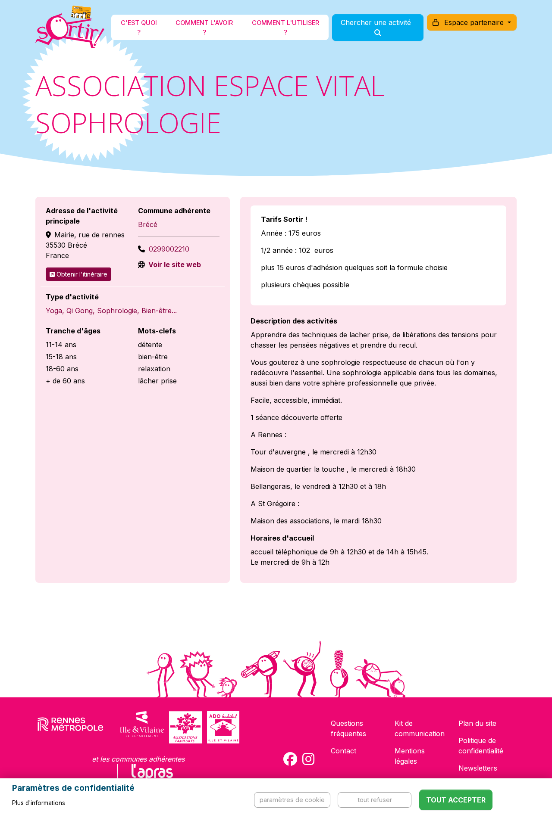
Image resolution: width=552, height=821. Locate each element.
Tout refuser (375, 799)
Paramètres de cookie (292, 799)
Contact (343, 750)
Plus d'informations (38, 802)
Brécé (147, 224)
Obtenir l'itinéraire (81, 274)
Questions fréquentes (348, 728)
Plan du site (477, 723)
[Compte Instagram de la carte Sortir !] (308, 759)
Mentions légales (410, 755)
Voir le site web (174, 264)
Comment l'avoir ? (204, 27)
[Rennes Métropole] (70, 727)
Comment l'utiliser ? (285, 27)
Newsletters (477, 768)
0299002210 (169, 249)
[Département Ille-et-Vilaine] (142, 727)
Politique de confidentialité (480, 745)
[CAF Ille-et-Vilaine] (185, 727)
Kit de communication (420, 728)
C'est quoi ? (139, 27)
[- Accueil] (69, 27)
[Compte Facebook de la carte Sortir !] (290, 759)
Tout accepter (456, 800)
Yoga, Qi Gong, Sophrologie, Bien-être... (111, 310)
